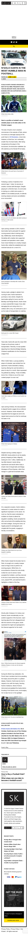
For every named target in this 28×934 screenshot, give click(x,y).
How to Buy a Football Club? (13, 773)
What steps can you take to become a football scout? (12, 778)
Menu (14, 37)
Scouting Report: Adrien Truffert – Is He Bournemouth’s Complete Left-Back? (13, 856)
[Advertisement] (14, 20)
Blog (7, 747)
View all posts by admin (9, 767)
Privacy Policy (5, 929)
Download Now (13, 920)
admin (4, 79)
